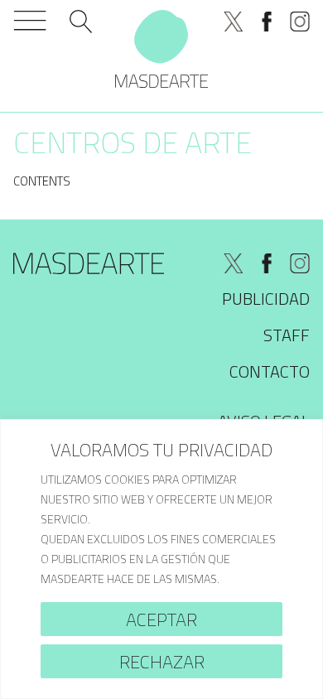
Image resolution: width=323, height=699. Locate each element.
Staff (286, 335)
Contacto (269, 371)
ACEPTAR (161, 619)
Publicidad (266, 298)
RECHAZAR (162, 662)
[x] (233, 21)
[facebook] (267, 21)
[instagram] (300, 21)
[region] (161, 559)
